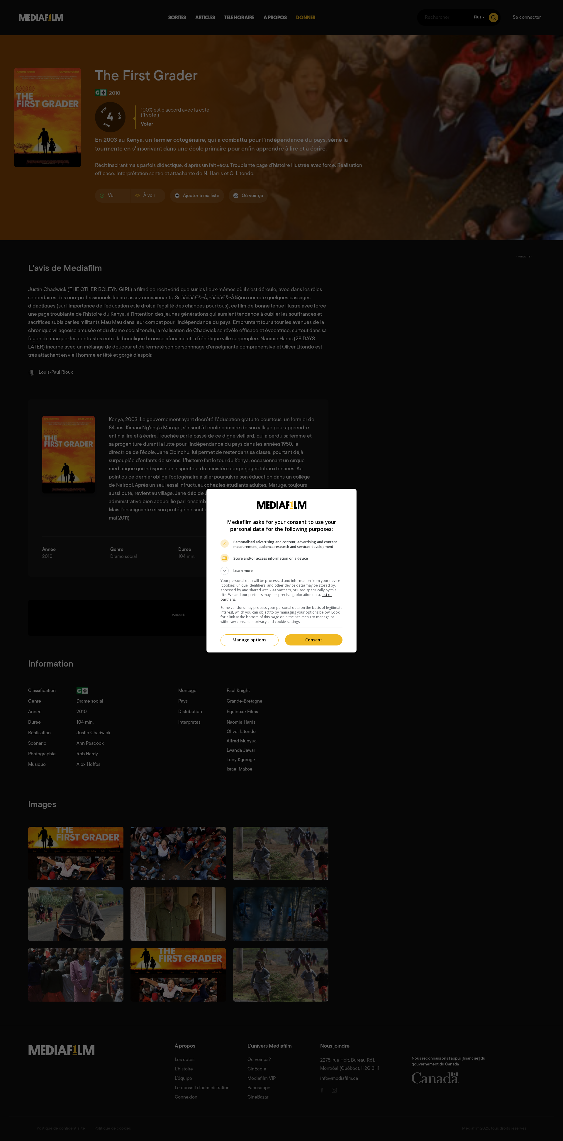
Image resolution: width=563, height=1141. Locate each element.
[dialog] (281, 571)
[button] (281, 571)
